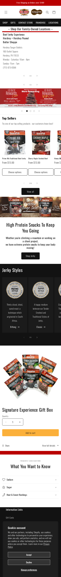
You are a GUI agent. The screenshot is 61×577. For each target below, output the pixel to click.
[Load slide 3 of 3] (34, 111)
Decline (29, 562)
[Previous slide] (22, 111)
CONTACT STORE (26, 22)
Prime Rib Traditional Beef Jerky (14, 158)
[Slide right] (37, 75)
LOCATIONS (53, 22)
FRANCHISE (41, 22)
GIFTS (13, 22)
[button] (6, 12)
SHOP (5, 22)
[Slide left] (24, 75)
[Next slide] (39, 111)
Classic (39, 326)
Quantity (5, 416)
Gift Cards (10, 517)
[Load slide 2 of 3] (30, 111)
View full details (48, 445)
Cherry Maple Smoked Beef (38, 158)
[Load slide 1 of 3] (27, 111)
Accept (29, 554)
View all (30, 191)
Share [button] (7, 445)
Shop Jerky (30, 255)
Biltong (13, 326)
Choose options (14, 172)
